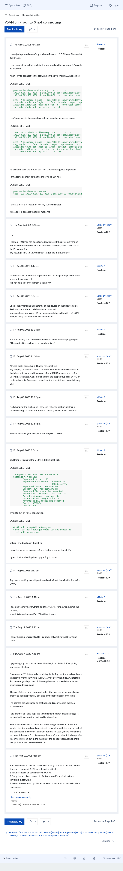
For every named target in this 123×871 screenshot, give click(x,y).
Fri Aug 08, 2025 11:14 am (26, 329)
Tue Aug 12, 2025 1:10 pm (26, 597)
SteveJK (101, 44)
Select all (23, 83)
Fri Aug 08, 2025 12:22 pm (26, 397)
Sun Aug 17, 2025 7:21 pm (26, 653)
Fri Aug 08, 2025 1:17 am (26, 265)
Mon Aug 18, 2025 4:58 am (27, 755)
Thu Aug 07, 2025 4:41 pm (26, 44)
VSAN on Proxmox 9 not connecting (32, 22)
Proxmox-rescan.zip (21, 797)
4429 (107, 232)
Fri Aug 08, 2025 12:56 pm (26, 423)
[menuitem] (27, 5)
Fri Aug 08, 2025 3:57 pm (26, 570)
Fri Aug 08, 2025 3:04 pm (26, 450)
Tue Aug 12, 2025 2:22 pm (26, 627)
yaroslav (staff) (104, 224)
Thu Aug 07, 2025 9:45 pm (26, 224)
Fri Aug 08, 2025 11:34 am (26, 356)
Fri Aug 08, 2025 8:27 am (26, 295)
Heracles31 (103, 653)
